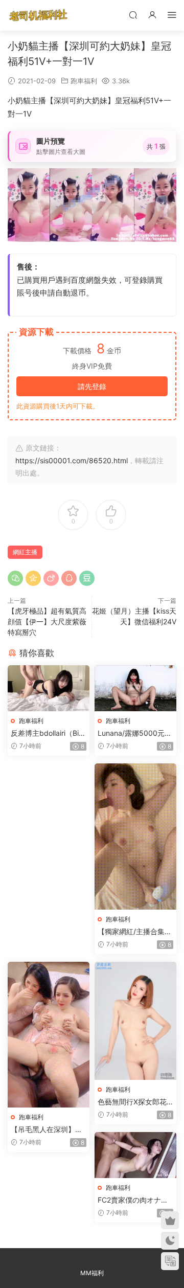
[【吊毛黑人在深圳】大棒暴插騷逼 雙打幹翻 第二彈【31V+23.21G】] (48, 1034)
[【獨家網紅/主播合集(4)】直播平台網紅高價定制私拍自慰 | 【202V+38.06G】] (135, 836)
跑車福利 (84, 81)
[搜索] (132, 15)
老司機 (38, 15)
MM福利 (92, 1273)
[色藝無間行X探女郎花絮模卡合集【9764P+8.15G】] (135, 1021)
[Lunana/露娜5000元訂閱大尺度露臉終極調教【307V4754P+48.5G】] (135, 688)
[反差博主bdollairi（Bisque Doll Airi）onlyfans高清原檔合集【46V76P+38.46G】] (48, 688)
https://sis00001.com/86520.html (71, 460)
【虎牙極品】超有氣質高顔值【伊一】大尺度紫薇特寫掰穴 (47, 621)
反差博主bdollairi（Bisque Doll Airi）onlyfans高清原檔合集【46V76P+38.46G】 (48, 733)
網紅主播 (25, 552)
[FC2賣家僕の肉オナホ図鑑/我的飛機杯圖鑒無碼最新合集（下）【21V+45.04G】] (135, 1155)
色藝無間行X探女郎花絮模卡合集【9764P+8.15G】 (132, 1102)
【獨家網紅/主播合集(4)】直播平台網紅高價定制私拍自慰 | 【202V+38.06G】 (135, 932)
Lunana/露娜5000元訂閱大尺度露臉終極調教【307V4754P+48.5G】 (135, 733)
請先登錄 (92, 386)
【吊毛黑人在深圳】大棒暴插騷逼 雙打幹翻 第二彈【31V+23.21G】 (48, 1130)
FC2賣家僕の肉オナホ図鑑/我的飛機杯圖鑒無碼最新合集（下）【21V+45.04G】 (135, 1200)
